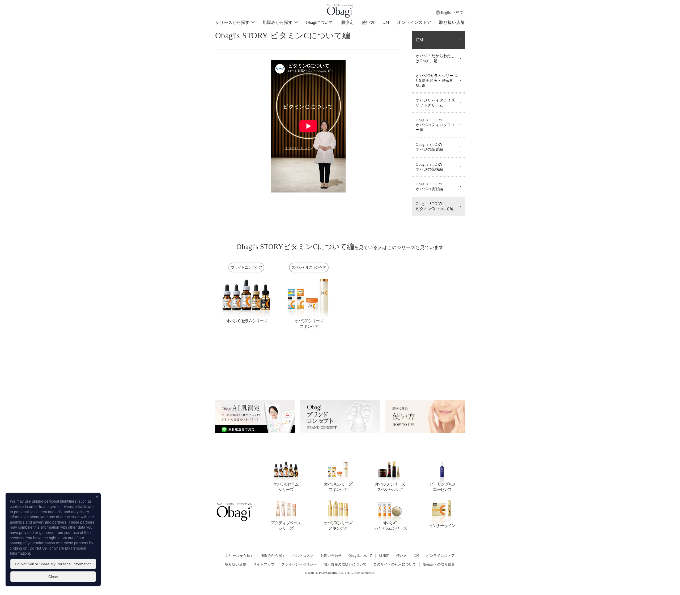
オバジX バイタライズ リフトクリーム (435, 102)
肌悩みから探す (273, 556)
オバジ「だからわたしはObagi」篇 (435, 58)
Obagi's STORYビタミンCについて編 (435, 206)
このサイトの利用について (394, 564)
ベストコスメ (303, 556)
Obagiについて (319, 22)
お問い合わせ (331, 556)
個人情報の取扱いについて (345, 564)
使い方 (368, 22)
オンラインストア (414, 22)
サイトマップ (264, 564)
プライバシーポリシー (299, 564)
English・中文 (452, 13)
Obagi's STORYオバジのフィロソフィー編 (435, 125)
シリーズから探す (239, 556)
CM (385, 22)
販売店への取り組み (439, 564)
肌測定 (347, 22)
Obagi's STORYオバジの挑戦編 (429, 186)
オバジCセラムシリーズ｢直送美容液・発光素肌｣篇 (437, 80)
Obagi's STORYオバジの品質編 (429, 147)
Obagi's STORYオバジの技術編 (429, 166)
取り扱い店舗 (452, 22)
